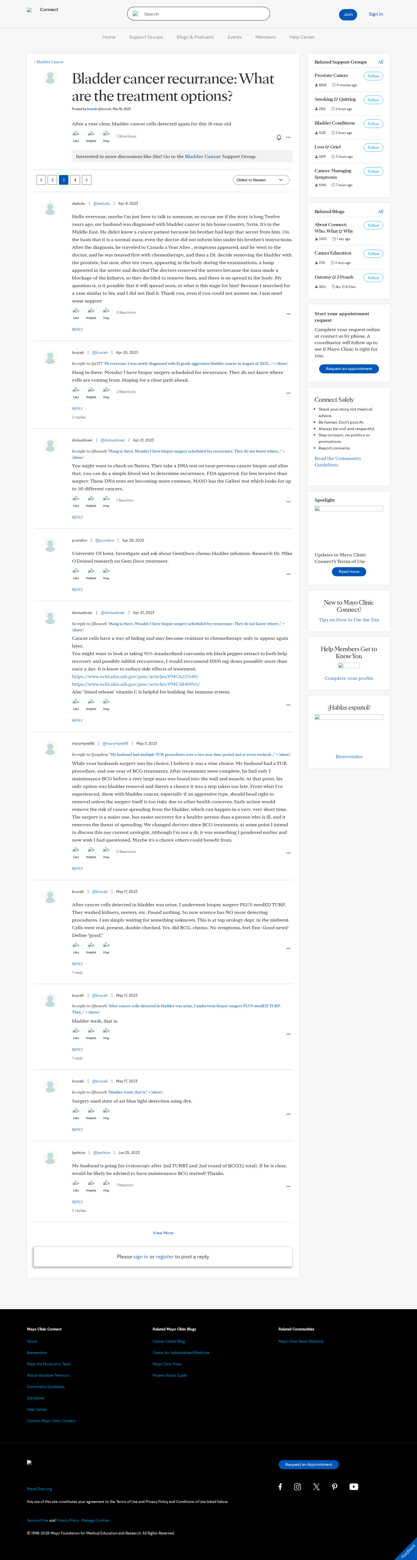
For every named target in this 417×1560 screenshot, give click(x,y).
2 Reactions (126, 391)
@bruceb (100, 352)
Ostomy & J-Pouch (334, 277)
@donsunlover (113, 440)
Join (348, 14)
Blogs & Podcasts (195, 37)
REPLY (77, 329)
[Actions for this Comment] (287, 314)
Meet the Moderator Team (49, 1364)
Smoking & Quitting (335, 99)
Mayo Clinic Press (167, 1364)
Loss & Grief (328, 147)
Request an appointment (349, 368)
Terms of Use (38, 1520)
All (380, 62)
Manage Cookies (95, 1520)
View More (163, 1232)
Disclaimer (36, 1398)
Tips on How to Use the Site (349, 620)
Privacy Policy (67, 1520)
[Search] (133, 13)
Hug (106, 141)
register (165, 1256)
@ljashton (101, 1152)
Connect (48, 9)
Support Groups (146, 37)
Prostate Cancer (331, 75)
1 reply (77, 972)
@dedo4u (101, 203)
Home (108, 37)
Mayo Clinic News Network (301, 1341)
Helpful (91, 141)
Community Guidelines (46, 1386)
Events (235, 37)
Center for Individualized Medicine (181, 1352)
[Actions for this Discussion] (287, 137)
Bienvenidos (349, 756)
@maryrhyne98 (115, 743)
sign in (140, 1256)
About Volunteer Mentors (48, 1375)
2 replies (79, 417)
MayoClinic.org (39, 1489)
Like (76, 141)
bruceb (99, 109)
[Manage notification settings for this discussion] (278, 137)
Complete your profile (349, 678)
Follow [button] (373, 76)
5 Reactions (126, 851)
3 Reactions (126, 136)
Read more (349, 571)
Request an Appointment (308, 1464)
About (32, 1341)
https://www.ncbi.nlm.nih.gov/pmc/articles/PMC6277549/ (135, 676)
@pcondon (104, 540)
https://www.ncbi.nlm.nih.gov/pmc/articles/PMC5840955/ (136, 684)
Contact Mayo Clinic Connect (51, 1420)
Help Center (302, 37)
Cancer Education (333, 253)
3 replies (79, 1210)
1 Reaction (124, 500)
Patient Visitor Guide (170, 1375)
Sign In (376, 14)
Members (265, 37)
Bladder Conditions (335, 123)
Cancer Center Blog (169, 1341)
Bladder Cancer (48, 62)
